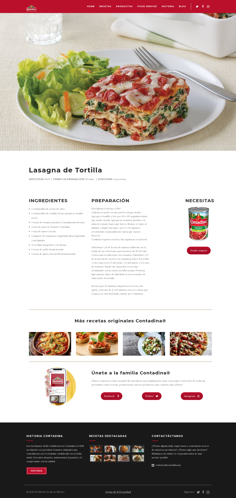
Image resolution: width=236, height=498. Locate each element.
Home (91, 6)
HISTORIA (36, 471)
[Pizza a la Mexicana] (191, 344)
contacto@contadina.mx (168, 465)
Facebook (109, 396)
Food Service (147, 6)
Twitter (149, 396)
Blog (182, 6)
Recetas (105, 6)
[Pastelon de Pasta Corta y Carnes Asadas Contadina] (50, 344)
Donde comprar (198, 250)
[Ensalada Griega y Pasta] (144, 344)
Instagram (189, 396)
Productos (124, 6)
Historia (168, 6)
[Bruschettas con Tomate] (97, 344)
